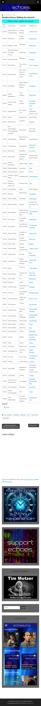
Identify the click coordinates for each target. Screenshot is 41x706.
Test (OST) (32, 387)
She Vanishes (33, 304)
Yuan (30, 183)
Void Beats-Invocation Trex (32, 103)
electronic (16, 415)
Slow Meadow (33, 139)
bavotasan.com (30, 703)
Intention (31, 59)
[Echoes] (20, 7)
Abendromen (33, 38)
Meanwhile (32, 331)
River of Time (33, 298)
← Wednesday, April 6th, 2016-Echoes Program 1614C (11, 426)
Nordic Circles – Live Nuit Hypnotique (33, 337)
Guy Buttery (32, 86)
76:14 (31, 392)
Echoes (20, 701)
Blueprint (31, 122)
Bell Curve (32, 239)
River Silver (32, 95)
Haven (31, 324)
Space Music (35, 415)
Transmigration (33, 176)
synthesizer (6, 418)
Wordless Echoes (10, 15)
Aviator (31, 343)
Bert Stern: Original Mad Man (33, 381)
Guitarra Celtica (33, 248)
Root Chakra (32, 45)
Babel (31, 163)
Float (30, 168)
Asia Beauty (32, 194)
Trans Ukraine (33, 268)
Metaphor (32, 287)
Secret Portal (33, 321)
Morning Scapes (33, 293)
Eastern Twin (33, 233)
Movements (32, 279)
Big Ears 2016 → (33, 425)
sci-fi (28, 415)
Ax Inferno (32, 346)
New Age (23, 415)
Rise (30, 328)
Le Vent (31, 375)
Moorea (31, 244)
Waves (31, 282)
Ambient (9, 415)
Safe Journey (33, 198)
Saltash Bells (33, 219)
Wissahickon (32, 52)
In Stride (32, 361)
